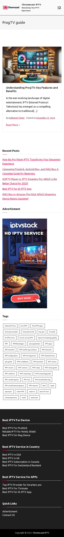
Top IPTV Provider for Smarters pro (22, 484)
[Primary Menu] (59, 8)
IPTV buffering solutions (28, 350)
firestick (52, 332)
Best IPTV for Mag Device (16, 435)
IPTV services (23, 368)
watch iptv (34, 397)
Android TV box (10, 326)
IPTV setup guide (51, 368)
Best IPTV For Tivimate (15, 488)
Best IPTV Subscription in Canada (20, 461)
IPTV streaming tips (12, 379)
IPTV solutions (10, 373)
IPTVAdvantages (18, 344)
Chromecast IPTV (31, 4)
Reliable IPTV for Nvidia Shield (19, 431)
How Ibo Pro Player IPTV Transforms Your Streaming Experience (31, 161)
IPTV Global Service (48, 356)
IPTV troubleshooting (42, 379)
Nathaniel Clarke (16, 118)
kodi (44, 385)
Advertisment (9, 511)
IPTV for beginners (29, 356)
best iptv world (28, 332)
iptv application (34, 344)
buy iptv (42, 332)
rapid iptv (8, 391)
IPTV (6, 344)
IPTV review (52, 362)
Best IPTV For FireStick (14, 428)
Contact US (8, 515)
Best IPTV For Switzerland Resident (21, 465)
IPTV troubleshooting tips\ (14, 385)
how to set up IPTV (26, 338)
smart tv (32, 391)
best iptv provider (11, 332)
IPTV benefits (10, 350)
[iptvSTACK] (24, 263)
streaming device (11, 397)
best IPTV (24, 326)
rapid (52, 385)
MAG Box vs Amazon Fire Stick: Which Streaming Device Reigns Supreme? (29, 196)
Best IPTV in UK (10, 458)
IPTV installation (23, 362)
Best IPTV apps (37, 326)
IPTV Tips (27, 379)
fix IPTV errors (10, 338)
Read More (12, 125)
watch (24, 397)
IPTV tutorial (33, 385)
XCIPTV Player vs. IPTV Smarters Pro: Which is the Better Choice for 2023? (29, 181)
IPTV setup (36, 368)
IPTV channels (47, 350)
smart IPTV (20, 391)
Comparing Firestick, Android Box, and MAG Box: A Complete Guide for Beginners (30, 171)
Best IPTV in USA (11, 454)
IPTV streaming (25, 373)
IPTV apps (48, 344)
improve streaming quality (47, 338)
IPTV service (9, 368)
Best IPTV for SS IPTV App (16, 188)
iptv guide (8, 362)
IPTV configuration (11, 356)
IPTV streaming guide (43, 373)
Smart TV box (44, 391)
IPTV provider (38, 362)
